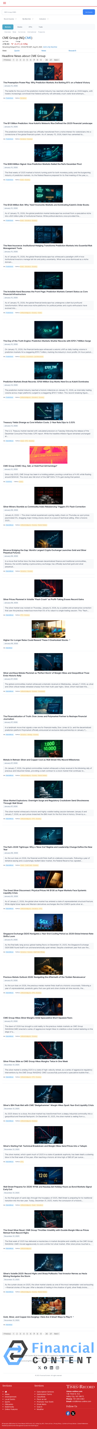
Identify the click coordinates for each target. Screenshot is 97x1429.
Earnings (30, 734)
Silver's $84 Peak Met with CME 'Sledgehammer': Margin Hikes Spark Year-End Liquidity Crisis (48, 1105)
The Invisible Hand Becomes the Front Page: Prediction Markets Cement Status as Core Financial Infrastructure (45, 292)
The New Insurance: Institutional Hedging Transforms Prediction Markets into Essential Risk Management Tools (47, 246)
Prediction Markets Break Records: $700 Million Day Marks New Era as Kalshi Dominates (46, 381)
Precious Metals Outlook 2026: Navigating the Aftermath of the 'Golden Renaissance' (44, 977)
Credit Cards (28, 865)
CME (28, 38)
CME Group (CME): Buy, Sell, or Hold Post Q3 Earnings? (30, 466)
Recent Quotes (9, 19)
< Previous (7, 60)
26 (46, 60)
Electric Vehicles (42, 525)
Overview (7, 32)
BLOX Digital (34, 1425)
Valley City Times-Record (18, 1423)
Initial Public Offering (39, 952)
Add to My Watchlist (50, 47)
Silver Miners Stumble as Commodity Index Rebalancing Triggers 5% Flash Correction (44, 506)
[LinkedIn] (51, 1368)
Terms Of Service (71, 1361)
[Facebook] (45, 1368)
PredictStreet (9, 98)
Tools (41, 27)
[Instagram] (57, 1368)
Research (72, 50)
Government (29, 356)
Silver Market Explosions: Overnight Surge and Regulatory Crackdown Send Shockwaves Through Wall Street (46, 801)
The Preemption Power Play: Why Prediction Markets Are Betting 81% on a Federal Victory (46, 82)
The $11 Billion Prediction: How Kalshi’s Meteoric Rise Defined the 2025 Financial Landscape (47, 123)
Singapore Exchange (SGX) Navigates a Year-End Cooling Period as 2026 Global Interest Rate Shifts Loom (48, 935)
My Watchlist (26, 19)
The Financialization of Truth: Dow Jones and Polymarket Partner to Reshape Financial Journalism (45, 717)
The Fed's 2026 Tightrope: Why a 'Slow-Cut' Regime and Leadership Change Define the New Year (47, 848)
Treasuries (41, 32)
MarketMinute (9, 441)
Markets (8, 27)
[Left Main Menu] (4, 3)
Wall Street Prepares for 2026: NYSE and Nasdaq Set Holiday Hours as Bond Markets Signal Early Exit (47, 1188)
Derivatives (23, 98)
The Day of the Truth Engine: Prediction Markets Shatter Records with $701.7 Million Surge (47, 341)
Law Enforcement (38, 356)
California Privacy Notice (69, 1423)
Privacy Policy (55, 1361)
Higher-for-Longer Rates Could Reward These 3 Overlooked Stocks (36, 640)
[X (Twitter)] (39, 1368)
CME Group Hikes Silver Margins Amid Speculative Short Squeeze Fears (37, 1018)
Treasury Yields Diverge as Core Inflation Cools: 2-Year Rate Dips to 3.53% (39, 422)
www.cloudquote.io (66, 1355)
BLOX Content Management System (18, 1425)
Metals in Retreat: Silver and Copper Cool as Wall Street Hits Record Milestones (41, 759)
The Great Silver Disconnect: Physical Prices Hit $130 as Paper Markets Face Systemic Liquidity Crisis (44, 891)
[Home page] (80, 1386)
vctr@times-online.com (81, 1401)
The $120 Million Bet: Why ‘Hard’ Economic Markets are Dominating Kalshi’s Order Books (46, 205)
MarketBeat (9, 648)
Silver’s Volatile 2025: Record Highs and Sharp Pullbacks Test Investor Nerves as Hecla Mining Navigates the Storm (45, 1274)
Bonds (22, 179)
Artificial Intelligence (25, 312)
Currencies (21, 32)
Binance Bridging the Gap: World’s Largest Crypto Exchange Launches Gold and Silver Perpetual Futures (44, 551)
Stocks (19, 27)
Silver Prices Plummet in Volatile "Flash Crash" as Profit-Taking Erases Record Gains (43, 599)
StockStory (9, 481)
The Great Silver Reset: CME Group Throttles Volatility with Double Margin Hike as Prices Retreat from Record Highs (46, 1231)
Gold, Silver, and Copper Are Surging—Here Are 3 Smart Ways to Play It (38, 1317)
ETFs (30, 27)
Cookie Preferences (83, 1423)
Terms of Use (48, 1423)
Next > (56, 60)
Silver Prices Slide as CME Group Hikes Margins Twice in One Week (35, 1061)
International (31, 32)
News (14, 32)
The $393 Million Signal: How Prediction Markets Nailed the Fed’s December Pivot (42, 164)
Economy (29, 139)
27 (51, 60)
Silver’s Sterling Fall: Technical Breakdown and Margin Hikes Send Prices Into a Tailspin (45, 1146)
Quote (17, 50)
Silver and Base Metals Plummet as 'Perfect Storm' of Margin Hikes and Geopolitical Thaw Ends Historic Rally (46, 674)
